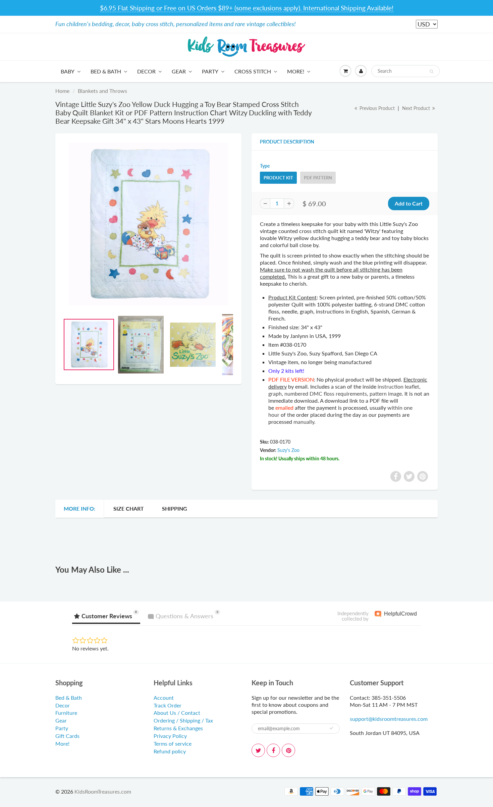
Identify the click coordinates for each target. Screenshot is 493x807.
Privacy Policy (170, 736)
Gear (179, 71)
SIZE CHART (128, 508)
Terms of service (172, 743)
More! (295, 71)
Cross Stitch (252, 71)
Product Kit (278, 177)
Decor (146, 71)
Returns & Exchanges (178, 728)
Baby (67, 71)
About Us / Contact (177, 712)
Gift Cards (67, 736)
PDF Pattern (318, 177)
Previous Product (376, 108)
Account (164, 697)
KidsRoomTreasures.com (102, 791)
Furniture (66, 712)
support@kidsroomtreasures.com (389, 718)
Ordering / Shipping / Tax (183, 720)
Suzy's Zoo (288, 450)
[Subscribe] (331, 728)
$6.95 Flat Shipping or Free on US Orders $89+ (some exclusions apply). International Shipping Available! (246, 8)
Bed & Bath (106, 71)
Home (62, 91)
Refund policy (170, 751)
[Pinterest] (288, 750)
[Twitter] (258, 750)
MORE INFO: (79, 508)
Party (210, 71)
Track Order (167, 705)
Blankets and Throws (102, 91)
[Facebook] (273, 750)
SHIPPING (174, 508)
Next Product (416, 108)
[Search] (431, 71)
